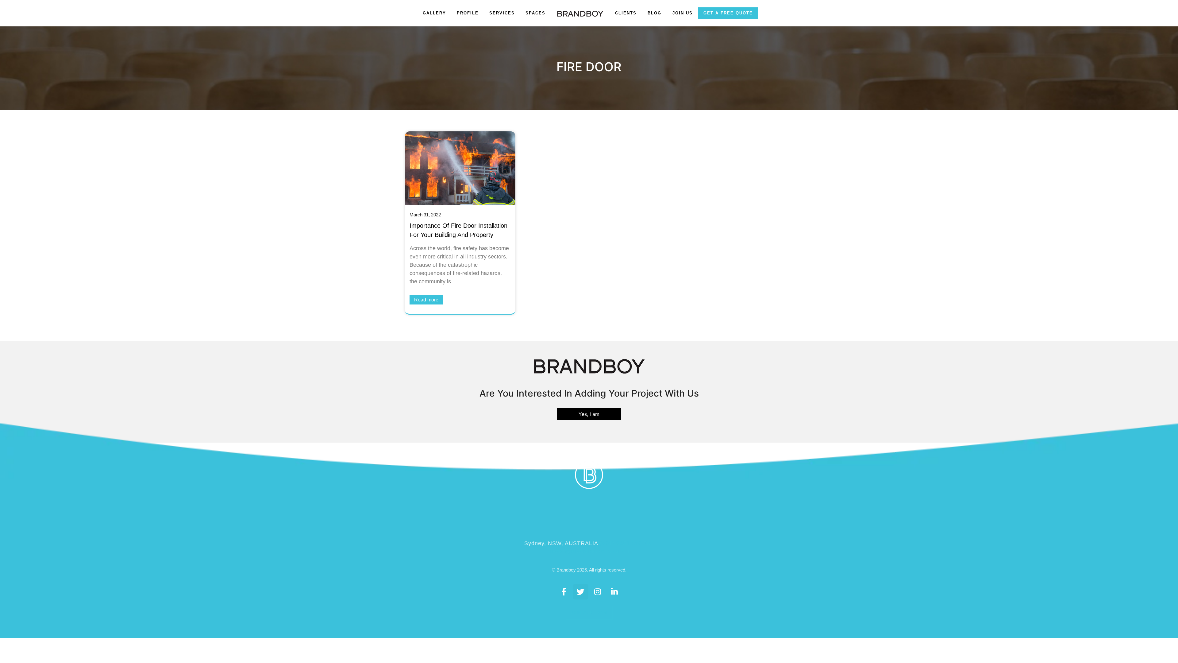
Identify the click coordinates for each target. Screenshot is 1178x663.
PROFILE (468, 13)
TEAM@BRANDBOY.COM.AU (589, 552)
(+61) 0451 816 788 (627, 543)
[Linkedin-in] (614, 591)
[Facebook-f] (564, 591)
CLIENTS (626, 13)
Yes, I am (589, 414)
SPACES (535, 13)
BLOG (654, 13)
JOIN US (682, 13)
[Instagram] (597, 591)
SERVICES (502, 13)
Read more (426, 299)
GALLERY (434, 13)
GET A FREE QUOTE (728, 13)
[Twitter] (580, 591)
